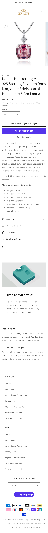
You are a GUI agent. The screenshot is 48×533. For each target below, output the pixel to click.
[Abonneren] (37, 485)
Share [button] (6, 247)
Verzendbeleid (40, 524)
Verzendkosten (21, 103)
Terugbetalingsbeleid (14, 418)
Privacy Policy (10, 401)
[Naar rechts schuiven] (30, 70)
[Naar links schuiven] (18, 70)
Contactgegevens (16, 527)
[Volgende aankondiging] (43, 3)
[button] (5, 12)
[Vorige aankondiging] (5, 3)
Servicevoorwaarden (13, 412)
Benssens (11, 520)
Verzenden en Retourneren (16, 395)
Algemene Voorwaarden (15, 407)
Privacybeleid (10, 524)
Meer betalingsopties (24, 137)
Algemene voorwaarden (25, 524)
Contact (8, 383)
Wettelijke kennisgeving (32, 527)
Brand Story (10, 389)
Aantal (4, 109)
